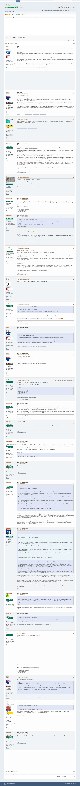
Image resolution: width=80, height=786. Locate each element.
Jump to (58, 776)
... (15, 43)
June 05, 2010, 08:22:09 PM (21, 633)
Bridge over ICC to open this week (23, 331)
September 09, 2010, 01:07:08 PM (22, 733)
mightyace (9, 215)
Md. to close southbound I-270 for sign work (25, 679)
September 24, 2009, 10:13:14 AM (23, 145)
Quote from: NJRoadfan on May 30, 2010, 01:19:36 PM (28, 617)
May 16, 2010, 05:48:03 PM (21, 442)
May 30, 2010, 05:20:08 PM (21, 614)
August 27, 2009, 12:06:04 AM (23, 48)
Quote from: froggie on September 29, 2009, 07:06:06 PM (28, 306)
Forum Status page (49, 10)
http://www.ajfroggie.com (21, 172)
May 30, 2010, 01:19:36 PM (21, 594)
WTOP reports (19, 147)
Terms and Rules (69, 783)
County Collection (36, 67)
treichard (9, 198)
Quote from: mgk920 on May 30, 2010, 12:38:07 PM (27, 597)
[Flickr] (6, 138)
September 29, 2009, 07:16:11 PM (23, 279)
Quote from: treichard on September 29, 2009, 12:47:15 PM (29, 219)
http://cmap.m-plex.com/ (21, 211)
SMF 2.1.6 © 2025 (7, 783)
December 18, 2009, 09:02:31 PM (23, 380)
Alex (8, 46)
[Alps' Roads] (6, 727)
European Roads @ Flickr (32, 127)
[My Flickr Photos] (6, 228)
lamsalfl (9, 482)
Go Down (7, 43)
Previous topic (67, 40)
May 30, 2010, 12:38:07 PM (21, 529)
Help (65, 783)
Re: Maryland (19, 92)
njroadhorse (10, 441)
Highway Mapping (43, 67)
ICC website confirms (30, 147)
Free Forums (9, 784)
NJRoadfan (9, 593)
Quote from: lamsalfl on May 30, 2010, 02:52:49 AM (27, 531)
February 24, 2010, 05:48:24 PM (22, 422)
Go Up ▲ (74, 783)
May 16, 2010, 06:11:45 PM (21, 463)
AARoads (18, 67)
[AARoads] (6, 67)
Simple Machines (12, 783)
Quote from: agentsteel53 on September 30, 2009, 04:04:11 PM (29, 453)
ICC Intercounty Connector (22, 46)
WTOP (55, 425)
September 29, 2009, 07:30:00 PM (23, 304)
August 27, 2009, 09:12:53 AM (23, 119)
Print (74, 43)
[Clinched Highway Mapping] (6, 210)
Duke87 (9, 176)
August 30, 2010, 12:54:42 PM (23, 677)
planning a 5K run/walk (24, 735)
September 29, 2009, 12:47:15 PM (23, 199)
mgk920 (9, 528)
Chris (8, 118)
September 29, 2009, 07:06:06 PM (23, 248)
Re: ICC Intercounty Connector (22, 176)
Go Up (6, 771)
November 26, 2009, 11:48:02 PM (23, 328)
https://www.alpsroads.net (21, 715)
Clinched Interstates (28, 67)
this (20, 181)
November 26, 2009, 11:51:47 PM (23, 354)
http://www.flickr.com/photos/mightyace (29, 241)
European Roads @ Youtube (22, 127)
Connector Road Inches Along (22, 95)
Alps (8, 702)
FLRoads (9, 278)
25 (16, 43)
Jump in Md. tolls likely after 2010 (23, 356)
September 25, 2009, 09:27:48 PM (23, 177)
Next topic (72, 40)
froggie (9, 143)
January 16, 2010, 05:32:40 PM (23, 404)
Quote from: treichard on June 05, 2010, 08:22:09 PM (28, 705)
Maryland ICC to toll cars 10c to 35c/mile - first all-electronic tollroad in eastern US (32, 382)
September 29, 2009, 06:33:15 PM (23, 216)
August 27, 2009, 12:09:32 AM (23, 93)
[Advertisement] (40, 27)
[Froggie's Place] (6, 158)
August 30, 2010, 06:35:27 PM (21, 703)
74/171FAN (30, 17)
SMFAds (5, 784)
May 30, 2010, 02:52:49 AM (21, 483)
